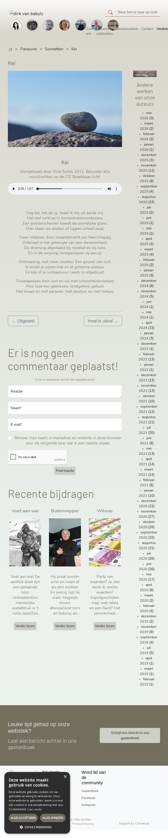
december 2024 (148, 283)
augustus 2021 (147, 420)
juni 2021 (145, 441)
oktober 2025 (147, 178)
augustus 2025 (147, 199)
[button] (37, 827)
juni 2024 (145, 304)
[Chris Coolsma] (64, 24)
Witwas (105, 511)
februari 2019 (147, 682)
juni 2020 (145, 566)
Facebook (88, 798)
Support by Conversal (134, 823)
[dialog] (37, 803)
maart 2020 (146, 598)
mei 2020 (145, 577)
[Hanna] (16, 24)
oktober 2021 (147, 399)
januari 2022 (147, 367)
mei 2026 (146, 116)
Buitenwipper (65, 511)
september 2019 (148, 640)
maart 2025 (146, 252)
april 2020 (146, 587)
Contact (147, 28)
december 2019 (148, 619)
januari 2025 (147, 273)
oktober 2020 (147, 524)
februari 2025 (147, 262)
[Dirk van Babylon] (81, 24)
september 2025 (148, 189)
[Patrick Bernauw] (32, 24)
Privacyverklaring (82, 824)
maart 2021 (146, 472)
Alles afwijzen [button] (52, 818)
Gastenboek (90, 791)
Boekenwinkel (127, 28)
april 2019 (146, 661)
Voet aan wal (25, 511)
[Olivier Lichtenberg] (48, 24)
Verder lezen (25, 626)
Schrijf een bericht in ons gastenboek (130, 735)
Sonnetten (54, 49)
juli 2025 (145, 210)
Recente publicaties (105, 31)
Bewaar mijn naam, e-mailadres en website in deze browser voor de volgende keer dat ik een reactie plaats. (68, 440)
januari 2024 (147, 336)
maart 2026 (146, 126)
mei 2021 (145, 451)
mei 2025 (146, 231)
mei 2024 (146, 315)
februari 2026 (147, 137)
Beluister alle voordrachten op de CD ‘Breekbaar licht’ (69, 174)
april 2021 (145, 462)
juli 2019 (145, 650)
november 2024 (148, 294)
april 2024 (145, 325)
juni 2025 (145, 220)
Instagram (89, 805)
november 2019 (148, 629)
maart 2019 (146, 671)
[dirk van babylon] (14, 13)
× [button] (65, 776)
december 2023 (148, 346)
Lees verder (35, 809)
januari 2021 (146, 493)
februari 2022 (146, 357)
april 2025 (146, 241)
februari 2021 (147, 483)
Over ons (89, 31)
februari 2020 (147, 608)
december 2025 (148, 157)
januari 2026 (147, 147)
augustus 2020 (147, 545)
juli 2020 (145, 556)
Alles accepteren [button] (23, 818)
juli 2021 (145, 430)
